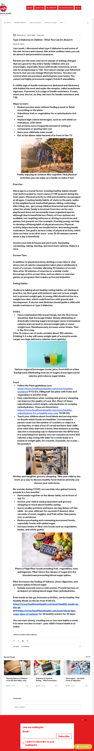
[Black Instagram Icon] (85, 720)
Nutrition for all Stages (51, 22)
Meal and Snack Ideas (35, 22)
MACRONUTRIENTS (20, 22)
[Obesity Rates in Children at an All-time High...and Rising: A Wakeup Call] (17, 667)
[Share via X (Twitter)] (18, 641)
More (61, 22)
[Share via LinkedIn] (23, 641)
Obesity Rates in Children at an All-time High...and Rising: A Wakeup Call (17, 679)
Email (26, 731)
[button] (88, 22)
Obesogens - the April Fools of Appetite (75, 679)
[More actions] (80, 35)
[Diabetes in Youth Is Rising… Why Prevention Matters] (47, 667)
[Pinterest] (83, 720)
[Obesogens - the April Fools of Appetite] (77, 667)
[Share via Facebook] (14, 641)
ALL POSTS (7, 22)
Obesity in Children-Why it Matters (25, 634)
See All (88, 657)
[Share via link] (27, 641)
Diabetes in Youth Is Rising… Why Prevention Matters (46, 679)
